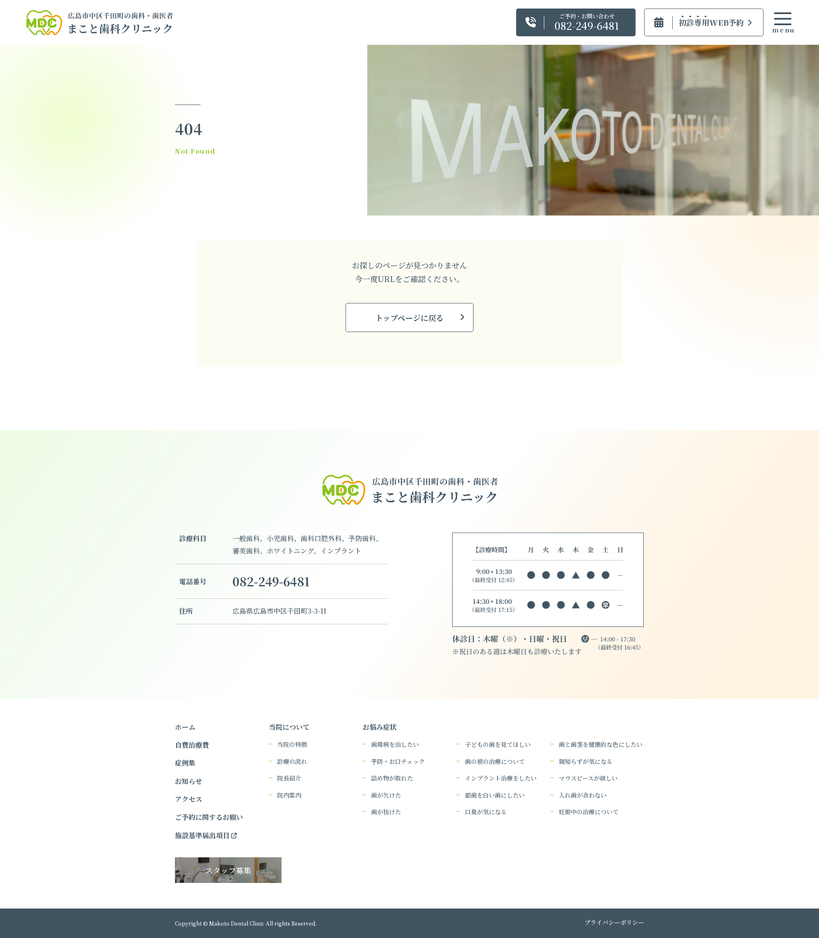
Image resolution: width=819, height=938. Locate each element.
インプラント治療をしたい (501, 778)
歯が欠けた (386, 795)
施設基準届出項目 (203, 835)
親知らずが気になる (586, 761)
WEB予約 (711, 22)
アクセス (188, 799)
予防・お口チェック (398, 761)
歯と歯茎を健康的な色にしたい (600, 744)
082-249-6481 (271, 581)
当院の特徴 (292, 744)
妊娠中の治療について (589, 812)
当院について (289, 727)
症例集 (185, 763)
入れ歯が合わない (583, 795)
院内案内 (289, 795)
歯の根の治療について (495, 761)
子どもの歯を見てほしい (498, 744)
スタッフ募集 (228, 870)
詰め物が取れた (392, 778)
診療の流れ (292, 761)
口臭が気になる (486, 812)
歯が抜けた (386, 812)
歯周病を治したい (395, 744)
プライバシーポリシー (614, 922)
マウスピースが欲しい (588, 778)
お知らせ (188, 781)
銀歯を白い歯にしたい (495, 795)
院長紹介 (289, 778)
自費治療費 (192, 745)
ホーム (185, 727)
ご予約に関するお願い (209, 817)
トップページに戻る (409, 317)
